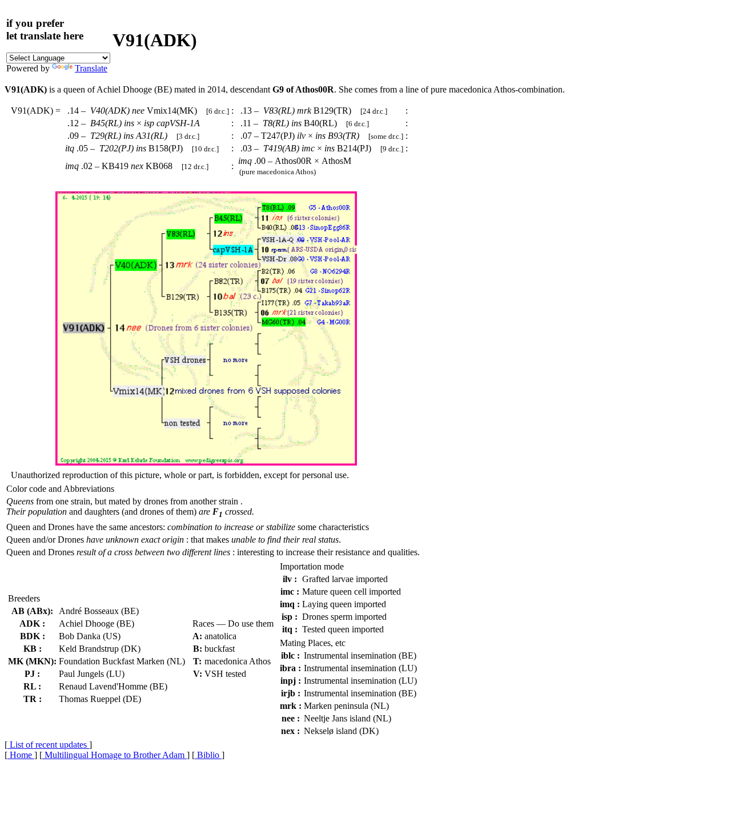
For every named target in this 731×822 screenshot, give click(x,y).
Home (20, 755)
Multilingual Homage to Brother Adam (114, 755)
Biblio (208, 755)
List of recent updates (48, 744)
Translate (91, 68)
